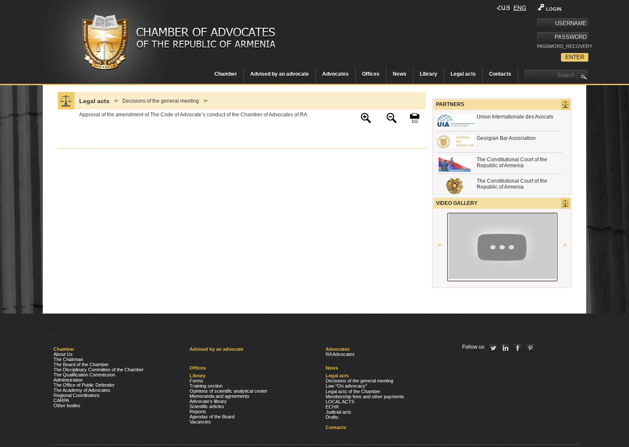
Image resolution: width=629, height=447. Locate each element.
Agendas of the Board (212, 416)
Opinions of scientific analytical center (228, 391)
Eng (519, 7)
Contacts (500, 74)
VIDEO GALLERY (457, 203)
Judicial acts (338, 411)
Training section (206, 385)
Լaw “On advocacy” (346, 385)
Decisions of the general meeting (160, 101)
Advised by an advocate (279, 74)
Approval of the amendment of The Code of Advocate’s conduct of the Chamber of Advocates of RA (193, 115)
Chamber (225, 74)
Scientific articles (207, 406)
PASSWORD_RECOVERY (562, 46)
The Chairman (68, 359)
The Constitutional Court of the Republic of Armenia (512, 163)
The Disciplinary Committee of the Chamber (98, 369)
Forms (196, 380)
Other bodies (66, 405)
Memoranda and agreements (219, 396)
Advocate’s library (208, 401)
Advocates (335, 74)
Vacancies (200, 421)
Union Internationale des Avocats (515, 117)
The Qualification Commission (84, 374)
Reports (198, 411)
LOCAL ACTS (340, 401)
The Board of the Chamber (81, 364)
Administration (68, 379)
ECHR (332, 406)
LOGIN (553, 9)
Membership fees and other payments (365, 396)
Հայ (503, 7)
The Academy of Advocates (81, 390)
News (399, 74)
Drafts (332, 417)
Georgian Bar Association (506, 138)
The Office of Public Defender (84, 385)
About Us (63, 354)
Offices (371, 74)
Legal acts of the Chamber (353, 391)
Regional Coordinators (76, 395)
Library (428, 74)
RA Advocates (340, 354)
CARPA (61, 400)
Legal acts (463, 74)
